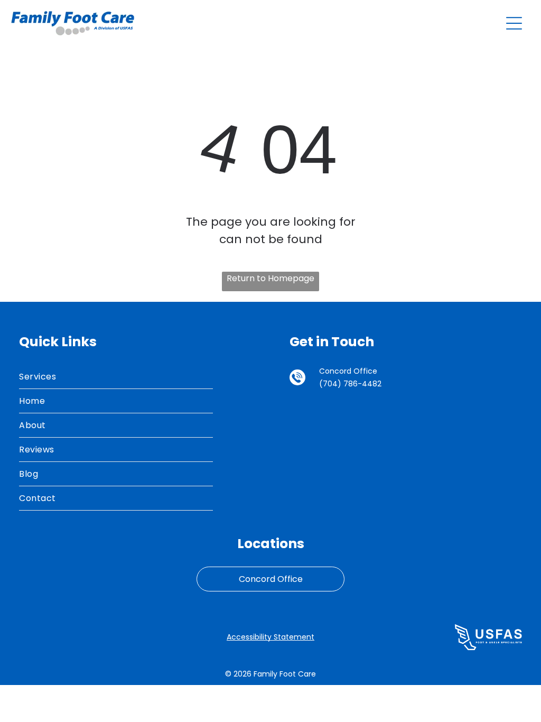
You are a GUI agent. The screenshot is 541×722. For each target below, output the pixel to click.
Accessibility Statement (270, 637)
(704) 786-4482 (350, 383)
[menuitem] (116, 377)
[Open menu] (514, 23)
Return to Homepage (270, 278)
